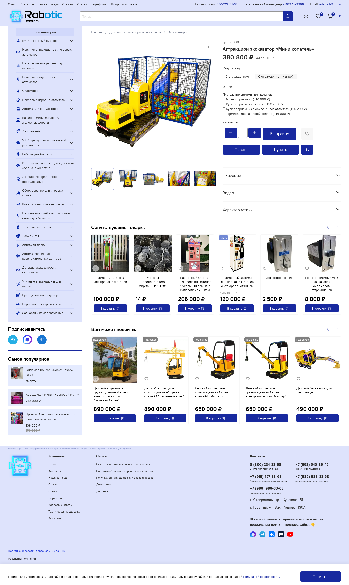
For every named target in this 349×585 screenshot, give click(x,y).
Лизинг (241, 149)
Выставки (54, 518)
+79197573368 (293, 4)
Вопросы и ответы (124, 4)
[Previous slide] (98, 102)
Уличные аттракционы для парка (41, 283)
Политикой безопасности (262, 576)
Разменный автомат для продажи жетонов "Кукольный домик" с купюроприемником (195, 284)
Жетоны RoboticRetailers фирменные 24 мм (152, 282)
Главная (96, 32)
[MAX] (27, 339)
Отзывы (68, 4)
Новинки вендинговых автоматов (38, 79)
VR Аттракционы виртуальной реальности (44, 142)
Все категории (45, 32)
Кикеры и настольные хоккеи (44, 204)
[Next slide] (209, 102)
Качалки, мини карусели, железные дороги (40, 120)
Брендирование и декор (40, 295)
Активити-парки (34, 245)
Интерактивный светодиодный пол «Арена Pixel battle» (48, 165)
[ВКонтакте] (42, 339)
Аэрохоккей (31, 131)
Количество (231, 122)
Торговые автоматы (36, 227)
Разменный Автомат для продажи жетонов (110, 280)
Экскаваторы (177, 32)
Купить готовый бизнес (39, 41)
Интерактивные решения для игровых (43, 65)
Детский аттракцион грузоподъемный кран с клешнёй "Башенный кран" (164, 392)
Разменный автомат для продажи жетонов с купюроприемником (237, 282)
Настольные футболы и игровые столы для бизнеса (46, 215)
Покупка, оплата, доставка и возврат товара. (125, 477)
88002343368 (227, 4)
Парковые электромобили (41, 304)
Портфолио (99, 4)
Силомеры (30, 91)
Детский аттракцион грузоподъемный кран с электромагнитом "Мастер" (266, 392)
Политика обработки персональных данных (124, 471)
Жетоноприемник (279, 278)
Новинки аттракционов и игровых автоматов (47, 51)
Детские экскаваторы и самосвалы (135, 32)
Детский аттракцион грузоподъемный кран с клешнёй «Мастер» (212, 392)
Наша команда (48, 4)
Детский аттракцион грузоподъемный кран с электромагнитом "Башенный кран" (111, 394)
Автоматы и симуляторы (40, 109)
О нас (12, 4)
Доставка (102, 491)
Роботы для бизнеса (37, 154)
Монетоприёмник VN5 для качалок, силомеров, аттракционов (321, 284)
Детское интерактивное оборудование (40, 179)
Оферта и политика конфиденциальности (123, 464)
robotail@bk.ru (330, 4)
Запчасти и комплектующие (42, 313)
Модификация (233, 68)
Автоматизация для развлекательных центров (41, 256)
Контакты (27, 4)
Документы (103, 484)
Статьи (82, 4)
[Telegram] (13, 339)
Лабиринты (30, 236)
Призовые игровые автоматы (43, 100)
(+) (248, 99)
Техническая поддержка (64, 511)
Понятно (321, 576)
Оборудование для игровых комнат (42, 192)
